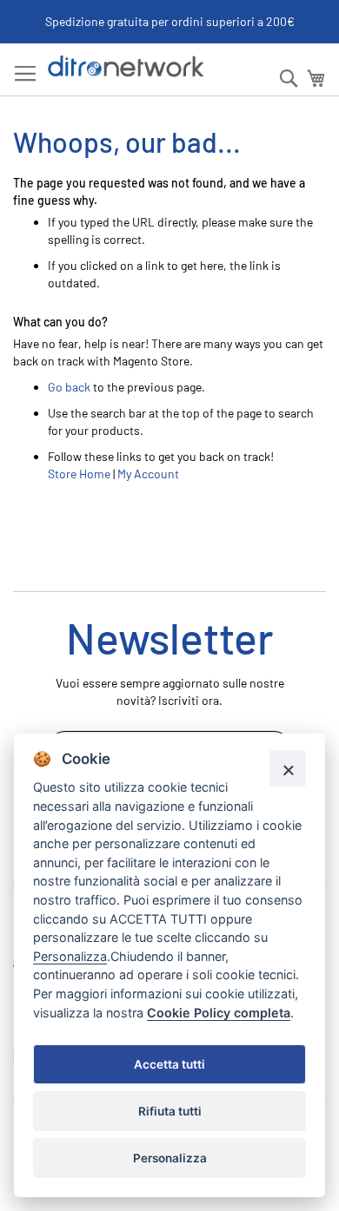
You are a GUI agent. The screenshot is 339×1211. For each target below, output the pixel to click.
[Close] (287, 768)
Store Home (79, 473)
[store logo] (126, 66)
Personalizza (170, 1158)
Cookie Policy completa (218, 1012)
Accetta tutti (169, 1064)
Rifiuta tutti (170, 1111)
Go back (69, 386)
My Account (148, 473)
